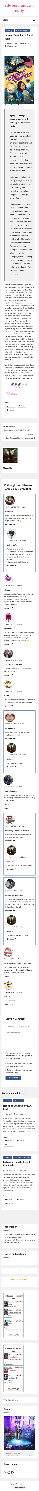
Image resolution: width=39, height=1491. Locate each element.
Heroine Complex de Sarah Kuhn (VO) (17, 430)
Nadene (6, 696)
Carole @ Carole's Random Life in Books (18, 963)
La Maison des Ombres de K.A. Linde (17, 1164)
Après (10, 1368)
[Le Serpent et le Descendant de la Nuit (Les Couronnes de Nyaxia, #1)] (6, 1359)
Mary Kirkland (10, 728)
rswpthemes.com (19, 1487)
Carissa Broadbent (9, 1364)
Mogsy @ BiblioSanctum (14, 895)
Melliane (10, 759)
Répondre (8, 524)
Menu (5, 20)
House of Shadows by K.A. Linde (17, 1107)
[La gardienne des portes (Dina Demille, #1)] (6, 1380)
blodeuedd (9, 512)
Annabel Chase (13, 1306)
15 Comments (12, 46)
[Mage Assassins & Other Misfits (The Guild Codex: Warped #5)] (6, 1314)
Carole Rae (7, 997)
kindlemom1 (8, 629)
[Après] (6, 1372)
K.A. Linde (18, 1101)
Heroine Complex (22, 31)
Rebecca (7, 590)
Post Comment (13, 1078)
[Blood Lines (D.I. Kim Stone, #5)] (6, 1325)
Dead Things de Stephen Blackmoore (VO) (21, 438)
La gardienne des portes (13, 1378)
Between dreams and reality (19, 8)
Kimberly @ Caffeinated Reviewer (17, 831)
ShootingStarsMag (10, 791)
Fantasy (9, 31)
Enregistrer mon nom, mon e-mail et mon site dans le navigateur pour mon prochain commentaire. (19, 1055)
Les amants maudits (22, 1157)
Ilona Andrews (8, 1382)
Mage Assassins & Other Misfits (14, 1312)
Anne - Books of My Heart (13, 665)
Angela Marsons (13, 1325)
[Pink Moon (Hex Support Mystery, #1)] (6, 1306)
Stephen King (13, 1370)
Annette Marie (8, 1317)
